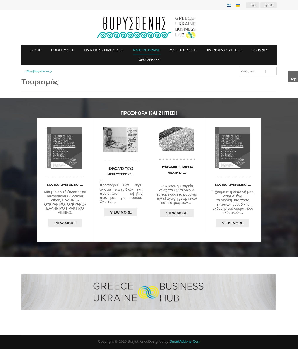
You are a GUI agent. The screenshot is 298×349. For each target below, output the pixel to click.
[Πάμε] (271, 71)
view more (65, 223)
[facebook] (22, 342)
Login (252, 5)
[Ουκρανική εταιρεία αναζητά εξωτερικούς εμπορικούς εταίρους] (177, 139)
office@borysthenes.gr (39, 71)
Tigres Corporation (125, 181)
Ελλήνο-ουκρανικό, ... (65, 185)
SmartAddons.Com (185, 341)
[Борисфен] (149, 27)
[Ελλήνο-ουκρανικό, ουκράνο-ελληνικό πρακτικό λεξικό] (65, 148)
